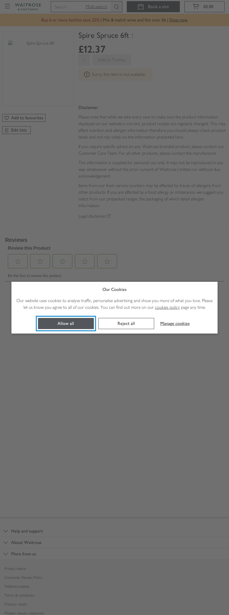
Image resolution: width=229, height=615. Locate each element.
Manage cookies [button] (175, 323)
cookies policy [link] (167, 307)
